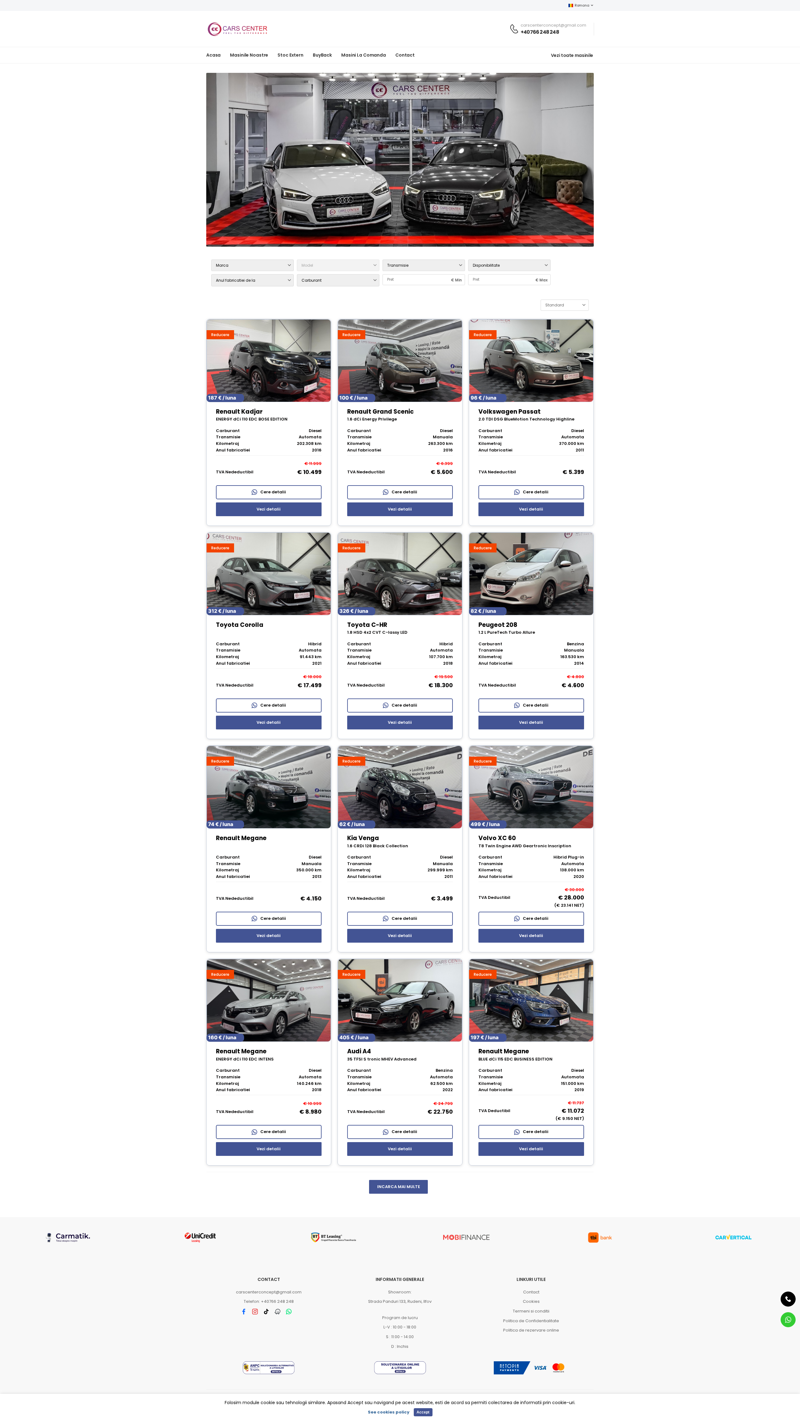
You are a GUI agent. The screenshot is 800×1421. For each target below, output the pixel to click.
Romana (582, 5)
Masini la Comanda (363, 55)
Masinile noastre (249, 55)
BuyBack (322, 55)
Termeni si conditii (531, 1311)
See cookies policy (388, 1412)
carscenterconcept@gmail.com (269, 1292)
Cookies (531, 1301)
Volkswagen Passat (509, 411)
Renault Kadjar (239, 411)
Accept (423, 1412)
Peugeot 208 (497, 625)
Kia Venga (363, 838)
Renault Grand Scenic (380, 411)
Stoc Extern (290, 55)
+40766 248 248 (540, 32)
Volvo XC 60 (497, 838)
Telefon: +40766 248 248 (269, 1301)
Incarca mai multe (398, 1187)
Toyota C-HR (367, 625)
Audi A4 (359, 1051)
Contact (405, 55)
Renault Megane (241, 838)
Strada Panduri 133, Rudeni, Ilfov (400, 1301)
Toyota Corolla (239, 625)
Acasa (213, 55)
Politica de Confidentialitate (531, 1321)
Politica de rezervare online (531, 1330)
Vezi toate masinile (572, 55)
